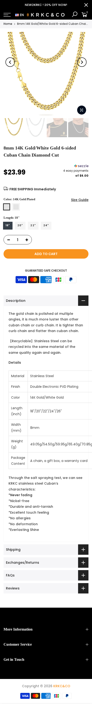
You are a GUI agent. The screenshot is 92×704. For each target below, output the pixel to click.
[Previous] (10, 62)
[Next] (82, 62)
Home (8, 24)
